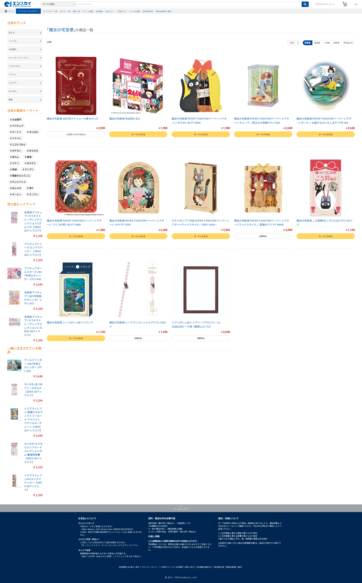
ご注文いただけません (76, 134)
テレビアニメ (19, 181)
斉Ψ (31, 188)
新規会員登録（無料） (164, 11)
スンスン (33, 194)
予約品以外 (348, 42)
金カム (15, 157)
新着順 (308, 42)
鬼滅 (14, 169)
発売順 (336, 42)
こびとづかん (19, 144)
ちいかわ (33, 132)
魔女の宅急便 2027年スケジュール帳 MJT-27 (72, 118)
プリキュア (17, 125)
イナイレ (16, 138)
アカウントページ (323, 4)
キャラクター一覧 (50, 11)
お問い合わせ (190, 567)
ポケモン (16, 150)
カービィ (16, 194)
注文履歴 (99, 11)
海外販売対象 (148, 11)
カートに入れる (138, 134)
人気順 (327, 42)
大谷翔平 (16, 119)
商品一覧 (76, 11)
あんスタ (16, 188)
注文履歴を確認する (204, 567)
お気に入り (109, 11)
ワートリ (16, 132)
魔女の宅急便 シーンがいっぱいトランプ (70, 322)
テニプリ (29, 169)
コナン (15, 163)
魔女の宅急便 (61, 29)
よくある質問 (135, 11)
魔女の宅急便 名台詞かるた (124, 118)
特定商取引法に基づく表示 (129, 567)
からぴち (33, 150)
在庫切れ (263, 236)
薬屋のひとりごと (21, 175)
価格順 (317, 42)
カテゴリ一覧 (65, 11)
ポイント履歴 (88, 11)
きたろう (31, 163)
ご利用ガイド (122, 11)
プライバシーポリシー (149, 567)
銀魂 (29, 157)
